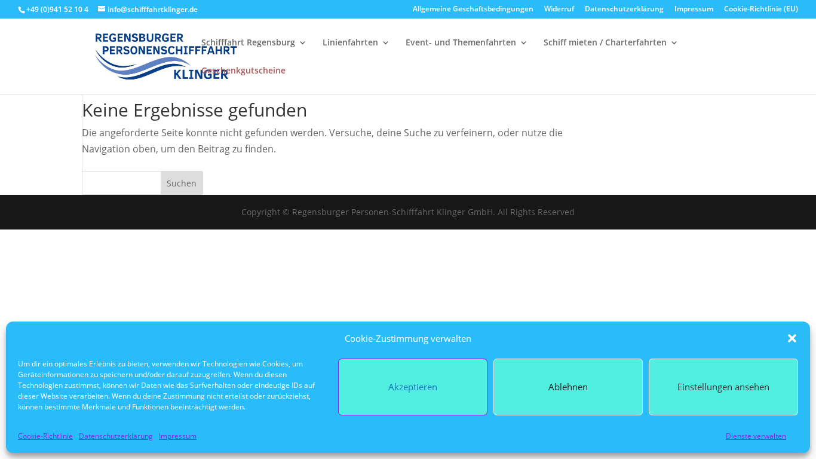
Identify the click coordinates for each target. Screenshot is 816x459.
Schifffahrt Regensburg (248, 43)
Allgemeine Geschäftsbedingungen (473, 9)
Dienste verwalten (756, 436)
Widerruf (559, 9)
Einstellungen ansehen (723, 387)
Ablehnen (568, 387)
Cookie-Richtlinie (45, 436)
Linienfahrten (350, 43)
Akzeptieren (412, 387)
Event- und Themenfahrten (461, 43)
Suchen (182, 183)
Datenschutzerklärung (116, 436)
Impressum (178, 436)
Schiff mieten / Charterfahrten (605, 43)
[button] (792, 338)
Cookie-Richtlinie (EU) (761, 9)
